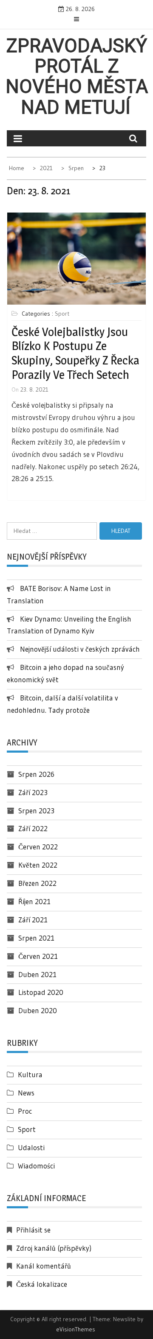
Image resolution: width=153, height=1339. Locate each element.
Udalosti (31, 1147)
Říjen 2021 (34, 901)
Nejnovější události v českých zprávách (80, 648)
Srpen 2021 (36, 937)
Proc (25, 1110)
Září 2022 (33, 828)
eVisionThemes (75, 1329)
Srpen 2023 (36, 810)
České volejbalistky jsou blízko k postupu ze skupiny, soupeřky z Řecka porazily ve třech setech (75, 353)
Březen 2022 (37, 883)
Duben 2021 (37, 974)
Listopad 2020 (40, 992)
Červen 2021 (38, 956)
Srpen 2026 (36, 774)
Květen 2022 (37, 864)
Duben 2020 (37, 1010)
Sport (62, 313)
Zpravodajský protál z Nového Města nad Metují (77, 76)
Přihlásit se (33, 1229)
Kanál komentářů (43, 1265)
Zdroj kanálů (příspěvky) (53, 1248)
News (26, 1092)
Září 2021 (33, 919)
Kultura (30, 1074)
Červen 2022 (38, 846)
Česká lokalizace (41, 1284)
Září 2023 (33, 792)
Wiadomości (36, 1165)
